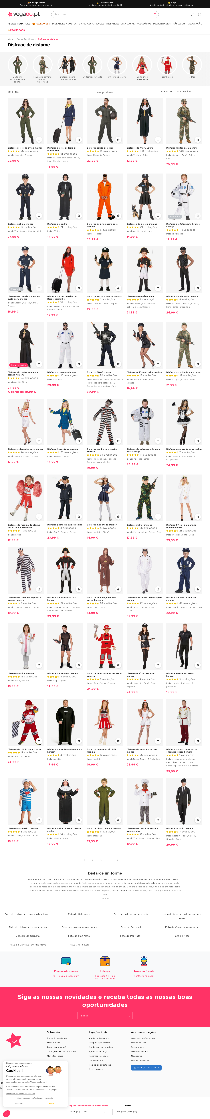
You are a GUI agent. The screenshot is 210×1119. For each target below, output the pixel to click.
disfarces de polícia (147, 883)
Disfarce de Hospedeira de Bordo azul (62, 149)
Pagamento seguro (99, 1056)
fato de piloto (145, 887)
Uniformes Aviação (92, 77)
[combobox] (105, 14)
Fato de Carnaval (131, 927)
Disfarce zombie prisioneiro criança (102, 450)
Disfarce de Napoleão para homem (62, 599)
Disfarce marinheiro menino (23, 829)
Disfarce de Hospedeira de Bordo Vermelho (62, 297)
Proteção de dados (57, 1038)
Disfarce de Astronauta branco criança (183, 225)
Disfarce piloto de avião (100, 148)
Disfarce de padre (57, 224)
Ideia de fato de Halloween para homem (182, 916)
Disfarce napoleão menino (141, 296)
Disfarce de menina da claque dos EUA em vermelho (24, 526)
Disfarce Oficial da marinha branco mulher (181, 526)
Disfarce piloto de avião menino (64, 525)
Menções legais (55, 1056)
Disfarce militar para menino (182, 148)
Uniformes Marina (117, 77)
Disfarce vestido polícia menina (104, 297)
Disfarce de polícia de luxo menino (181, 599)
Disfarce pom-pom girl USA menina (102, 750)
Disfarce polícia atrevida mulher (144, 372)
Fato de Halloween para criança (28, 927)
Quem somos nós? (56, 1047)
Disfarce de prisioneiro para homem (102, 225)
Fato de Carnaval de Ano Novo (28, 945)
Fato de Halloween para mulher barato (28, 914)
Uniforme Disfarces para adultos (17, 79)
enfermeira (127, 883)
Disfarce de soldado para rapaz (183, 372)
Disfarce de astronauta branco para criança (143, 450)
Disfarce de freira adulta (140, 148)
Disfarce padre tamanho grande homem (64, 750)
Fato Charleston (79, 945)
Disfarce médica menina (21, 674)
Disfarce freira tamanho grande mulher (64, 830)
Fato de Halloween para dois (131, 914)
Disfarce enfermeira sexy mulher (25, 449)
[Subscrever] (129, 1015)
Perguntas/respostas (99, 1043)
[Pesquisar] (155, 14)
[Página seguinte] (125, 860)
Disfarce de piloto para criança (25, 749)
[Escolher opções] (39, 140)
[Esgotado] (198, 215)
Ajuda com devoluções (101, 1047)
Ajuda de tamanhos (99, 1038)
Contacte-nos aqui (144, 976)
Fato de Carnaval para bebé (182, 927)
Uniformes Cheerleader (142, 78)
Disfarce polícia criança (20, 224)
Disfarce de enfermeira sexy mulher (142, 750)
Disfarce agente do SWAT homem (180, 675)
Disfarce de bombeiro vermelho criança (104, 675)
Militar (192, 77)
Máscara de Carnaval (28, 936)
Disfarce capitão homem (179, 829)
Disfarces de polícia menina (142, 224)
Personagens (138, 1047)
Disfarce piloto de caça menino (104, 829)
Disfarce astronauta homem (62, 372)
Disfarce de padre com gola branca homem (23, 373)
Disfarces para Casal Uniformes (67, 78)
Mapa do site (53, 1043)
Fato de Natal (182, 936)
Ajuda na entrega (98, 1052)
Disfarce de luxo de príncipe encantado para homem (181, 750)
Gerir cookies (96, 1069)
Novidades (136, 1056)
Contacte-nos (96, 1061)
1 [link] (84, 860)
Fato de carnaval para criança (79, 927)
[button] (19, 24)
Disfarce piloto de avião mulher (25, 148)
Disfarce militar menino (139, 525)
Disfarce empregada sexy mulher (184, 449)
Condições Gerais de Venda (61, 1052)
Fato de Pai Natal (130, 936)
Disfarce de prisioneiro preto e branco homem (24, 599)
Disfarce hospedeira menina (62, 449)
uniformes (93, 883)
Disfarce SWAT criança (99, 372)
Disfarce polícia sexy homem (182, 296)
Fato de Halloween (79, 914)
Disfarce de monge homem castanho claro (101, 599)
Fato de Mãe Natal (79, 936)
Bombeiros (167, 77)
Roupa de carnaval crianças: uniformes (42, 79)
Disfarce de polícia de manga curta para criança (24, 297)
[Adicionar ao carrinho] (79, 741)
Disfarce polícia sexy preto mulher (141, 675)
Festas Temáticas (140, 1061)
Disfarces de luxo (140, 1052)
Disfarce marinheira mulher (102, 525)
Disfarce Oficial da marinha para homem (144, 599)
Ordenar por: (166, 92)
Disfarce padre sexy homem (62, 674)
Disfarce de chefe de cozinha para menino (142, 830)
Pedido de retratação (100, 1065)
